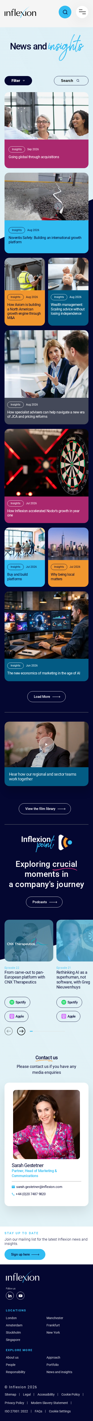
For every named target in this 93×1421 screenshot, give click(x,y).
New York (53, 1332)
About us (12, 1357)
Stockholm (13, 1332)
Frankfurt (53, 1325)
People (10, 1365)
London (11, 1318)
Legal (27, 1394)
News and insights (59, 1372)
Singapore (13, 1340)
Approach (53, 1357)
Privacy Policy (14, 1403)
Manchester (54, 1318)
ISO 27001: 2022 (16, 1411)
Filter (16, 81)
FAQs (38, 1411)
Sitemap (10, 1394)
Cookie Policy (70, 1394)
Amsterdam (14, 1325)
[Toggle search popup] (65, 12)
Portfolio (52, 1365)
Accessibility (46, 1394)
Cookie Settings (60, 1411)
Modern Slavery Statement (49, 1403)
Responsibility (15, 1372)
